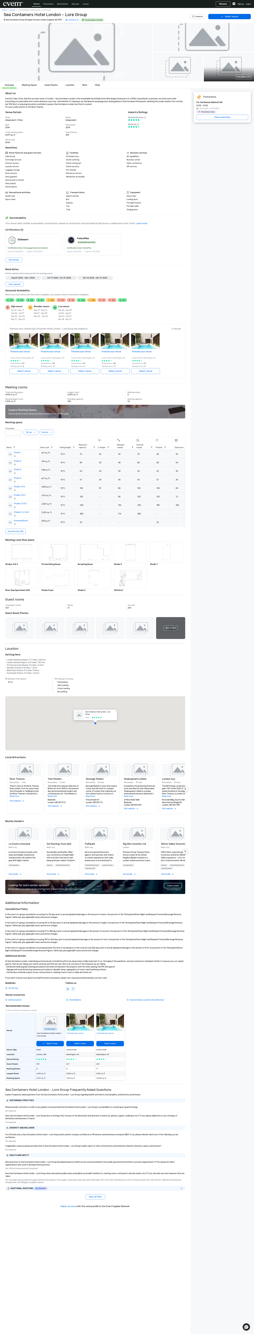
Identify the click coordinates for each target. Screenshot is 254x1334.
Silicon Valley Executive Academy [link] (175, 843)
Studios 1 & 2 (19, 486)
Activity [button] (49, 865)
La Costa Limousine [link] (19, 843)
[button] (76, 52)
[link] (23, 833)
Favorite (199, 16)
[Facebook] (73, 989)
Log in (248, 4)
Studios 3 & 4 (19, 495)
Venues (36, 4)
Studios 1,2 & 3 (20, 503)
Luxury (86, 4)
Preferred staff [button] (90, 868)
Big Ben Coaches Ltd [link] (134, 843)
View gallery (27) (244, 77)
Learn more (141, 223)
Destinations (62, 4)
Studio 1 (17, 452)
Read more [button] (14, 796)
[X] (68, 989)
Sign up (241, 4)
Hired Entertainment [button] (62, 865)
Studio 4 (17, 478)
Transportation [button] (14, 865)
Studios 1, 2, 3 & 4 (21, 512)
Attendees (10, 428)
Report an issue (68, 1206)
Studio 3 (17, 469)
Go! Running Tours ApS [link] (59, 843)
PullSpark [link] (90, 843)
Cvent (4, 10)
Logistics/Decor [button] (107, 865)
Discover (75, 4)
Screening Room (21, 521)
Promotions (48, 4)
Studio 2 (17, 461)
